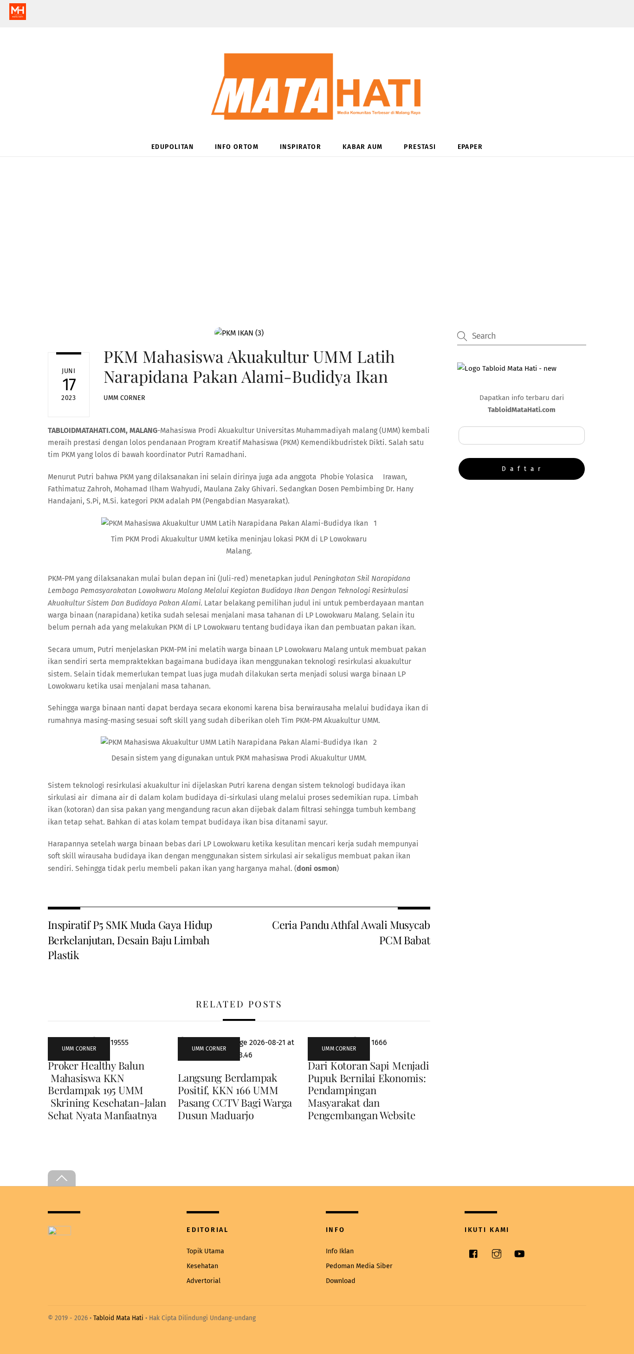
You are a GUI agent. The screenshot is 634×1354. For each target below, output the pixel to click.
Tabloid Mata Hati (118, 1318)
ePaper (470, 147)
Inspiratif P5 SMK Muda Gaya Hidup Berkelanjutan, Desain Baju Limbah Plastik (130, 939)
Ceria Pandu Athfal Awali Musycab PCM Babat (351, 932)
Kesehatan (202, 1266)
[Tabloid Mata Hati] (317, 113)
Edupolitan (172, 147)
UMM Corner (124, 398)
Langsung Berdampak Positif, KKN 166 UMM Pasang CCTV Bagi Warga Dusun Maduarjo (235, 1096)
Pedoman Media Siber (359, 1266)
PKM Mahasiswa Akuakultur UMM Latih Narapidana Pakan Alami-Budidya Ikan (250, 366)
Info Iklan (340, 1251)
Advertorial (203, 1281)
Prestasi (420, 147)
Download (341, 1281)
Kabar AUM (363, 147)
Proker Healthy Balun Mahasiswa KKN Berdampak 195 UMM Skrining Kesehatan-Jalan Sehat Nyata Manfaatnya (107, 1090)
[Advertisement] (317, 226)
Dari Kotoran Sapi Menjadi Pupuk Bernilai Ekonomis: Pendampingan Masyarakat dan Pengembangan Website (368, 1090)
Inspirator (300, 147)
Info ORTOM (237, 147)
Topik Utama (205, 1251)
